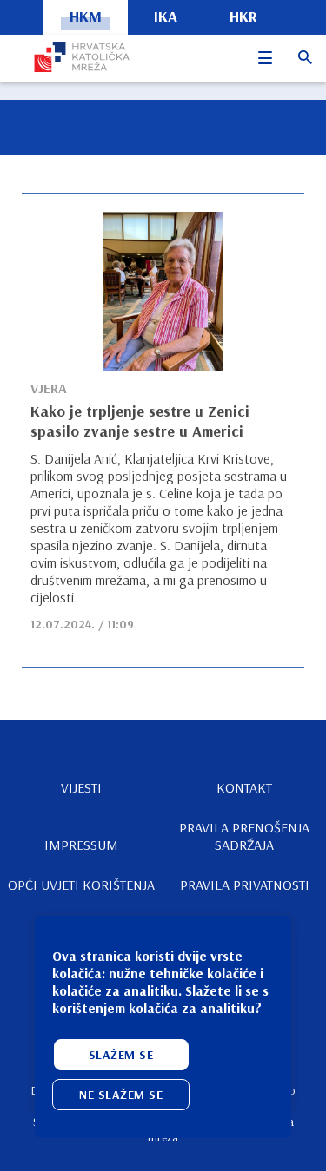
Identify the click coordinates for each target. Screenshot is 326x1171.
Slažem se (121, 1054)
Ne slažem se (121, 1094)
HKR (243, 16)
